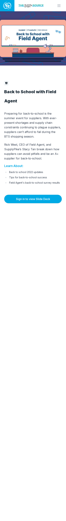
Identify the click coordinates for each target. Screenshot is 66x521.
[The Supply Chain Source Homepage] (31, 5)
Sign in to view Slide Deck (33, 199)
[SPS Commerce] (7, 5)
